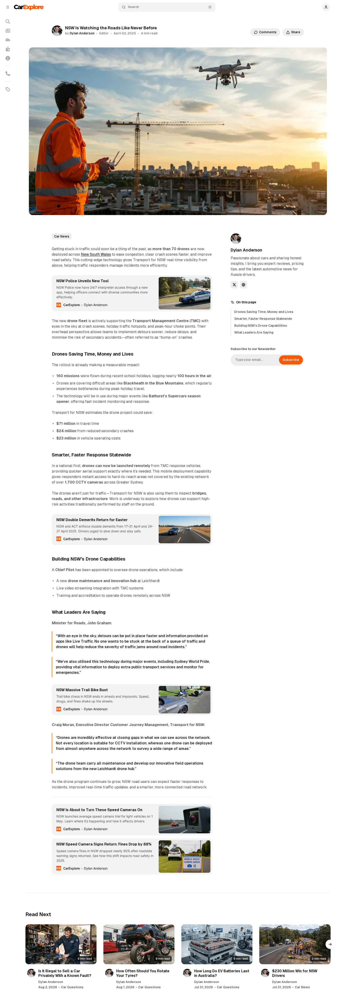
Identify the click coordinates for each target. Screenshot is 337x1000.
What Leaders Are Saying (253, 332)
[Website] (243, 284)
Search (133, 7)
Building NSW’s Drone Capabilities (260, 325)
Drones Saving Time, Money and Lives (263, 312)
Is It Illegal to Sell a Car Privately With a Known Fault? (64, 973)
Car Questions (72, 987)
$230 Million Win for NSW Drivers (294, 973)
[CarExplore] (29, 7)
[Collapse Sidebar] (8, 7)
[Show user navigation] (326, 7)
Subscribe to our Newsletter (253, 349)
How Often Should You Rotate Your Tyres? (142, 973)
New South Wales (96, 254)
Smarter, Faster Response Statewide (263, 318)
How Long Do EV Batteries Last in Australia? (221, 973)
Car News (61, 236)
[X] (234, 284)
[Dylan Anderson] (57, 30)
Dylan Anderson (82, 33)
